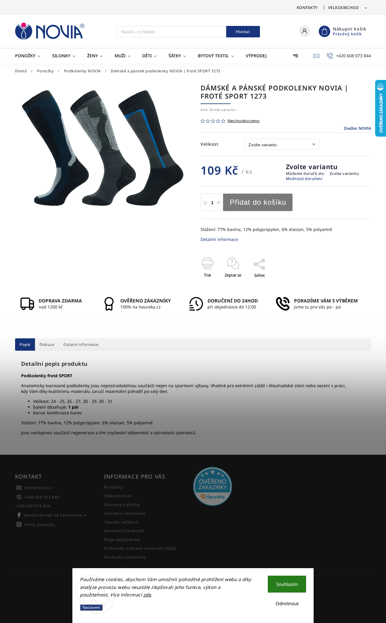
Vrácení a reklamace (124, 513)
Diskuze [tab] (47, 344)
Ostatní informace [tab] (81, 344)
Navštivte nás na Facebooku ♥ (55, 515)
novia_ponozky (39, 524)
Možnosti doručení (304, 178)
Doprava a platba (122, 504)
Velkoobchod (343, 7)
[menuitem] (30, 55)
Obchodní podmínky (125, 557)
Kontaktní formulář (124, 530)
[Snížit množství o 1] (205, 203)
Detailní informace (219, 239)
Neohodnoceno (244, 121)
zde (147, 595)
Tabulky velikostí (121, 522)
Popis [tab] (25, 344)
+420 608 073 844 (41, 497)
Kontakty (307, 7)
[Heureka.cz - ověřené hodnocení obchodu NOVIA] (235, 487)
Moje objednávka (122, 539)
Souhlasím (287, 584)
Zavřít (351, 286)
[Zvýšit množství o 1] (218, 203)
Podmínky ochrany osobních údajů (140, 548)
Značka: (357, 128)
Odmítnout (287, 603)
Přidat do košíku (258, 202)
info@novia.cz (38, 487)
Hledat (243, 31)
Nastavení (91, 607)
